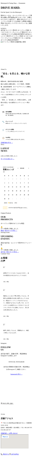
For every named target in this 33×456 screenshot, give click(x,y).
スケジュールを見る (20, 403)
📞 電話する (5, 454)
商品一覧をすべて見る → (9, 230)
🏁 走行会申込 (14, 454)
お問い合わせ (13, 433)
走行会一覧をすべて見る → (10, 252)
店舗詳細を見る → (7, 142)
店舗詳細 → (4, 433)
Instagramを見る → (16, 374)
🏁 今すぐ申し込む (7, 403)
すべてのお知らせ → (7, 159)
